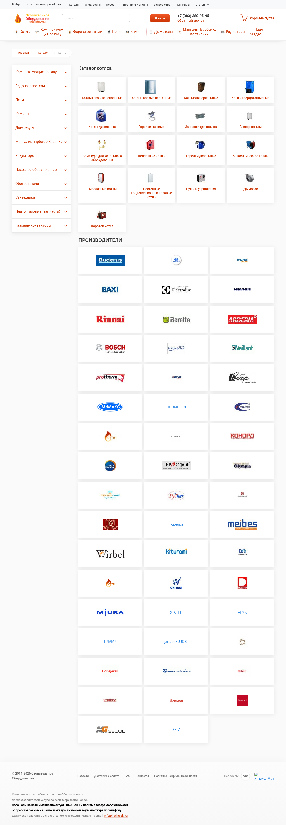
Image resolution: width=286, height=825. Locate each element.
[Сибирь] (242, 377)
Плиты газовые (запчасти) (37, 211)
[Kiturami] (242, 260)
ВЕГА (176, 730)
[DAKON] (242, 583)
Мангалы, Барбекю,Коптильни (199, 31)
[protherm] (110, 377)
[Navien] (242, 289)
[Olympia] (242, 465)
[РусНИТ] (176, 495)
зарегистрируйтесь (48, 4)
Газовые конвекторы (33, 225)
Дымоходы (163, 32)
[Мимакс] (110, 407)
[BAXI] (110, 289)
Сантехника (25, 197)
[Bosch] (110, 348)
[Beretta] (176, 319)
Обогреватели (27, 183)
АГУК (242, 612)
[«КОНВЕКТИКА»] (242, 495)
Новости (111, 4)
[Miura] (110, 612)
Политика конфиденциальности (175, 776)
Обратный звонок (190, 20)
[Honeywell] (110, 671)
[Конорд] (242, 436)
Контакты (183, 4)
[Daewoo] (176, 260)
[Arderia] (242, 319)
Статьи (200, 4)
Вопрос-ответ (163, 4)
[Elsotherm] (110, 465)
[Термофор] (176, 465)
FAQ (127, 776)
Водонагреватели (87, 32)
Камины (137, 32)
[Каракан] (110, 436)
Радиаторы (235, 32)
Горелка (176, 524)
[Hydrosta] (176, 348)
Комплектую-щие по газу (51, 31)
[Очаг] (242, 407)
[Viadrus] (176, 436)
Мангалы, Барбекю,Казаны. (38, 141)
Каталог (74, 4)
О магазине (93, 4)
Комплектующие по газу (36, 72)
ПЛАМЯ (110, 642)
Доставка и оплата (135, 4)
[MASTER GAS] (110, 729)
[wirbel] (110, 553)
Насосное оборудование (36, 169)
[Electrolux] (176, 289)
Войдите (17, 4)
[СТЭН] (110, 583)
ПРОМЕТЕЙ (176, 407)
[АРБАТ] (242, 671)
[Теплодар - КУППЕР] (110, 495)
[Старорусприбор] (176, 671)
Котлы (25, 32)
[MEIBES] (242, 524)
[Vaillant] (242, 348)
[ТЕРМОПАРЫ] (242, 641)
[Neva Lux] (176, 377)
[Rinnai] (110, 319)
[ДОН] (110, 700)
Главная (23, 52)
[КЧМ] (110, 524)
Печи (116, 32)
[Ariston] (176, 700)
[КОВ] (176, 583)
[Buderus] (110, 260)
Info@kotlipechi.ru (116, 815)
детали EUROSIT (176, 642)
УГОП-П (176, 612)
